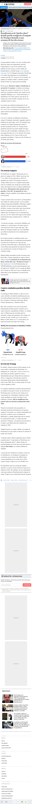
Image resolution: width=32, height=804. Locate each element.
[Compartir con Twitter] (18, 801)
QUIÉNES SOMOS (5, 745)
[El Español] (12, 4)
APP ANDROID (4, 743)
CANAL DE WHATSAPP (6, 747)
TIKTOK (3, 778)
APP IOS (3, 741)
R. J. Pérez (3, 55)
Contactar (3, 753)
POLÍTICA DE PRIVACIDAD (6, 789)
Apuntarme (27, 585)
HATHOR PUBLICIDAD (6, 756)
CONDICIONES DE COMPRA (7, 791)
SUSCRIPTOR (4, 763)
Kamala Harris (14, 480)
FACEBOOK (3, 773)
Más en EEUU (6, 691)
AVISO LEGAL (4, 786)
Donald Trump (6, 480)
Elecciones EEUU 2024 (22, 480)
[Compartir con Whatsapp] (22, 801)
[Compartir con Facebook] (15, 801)
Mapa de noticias (16, 1)
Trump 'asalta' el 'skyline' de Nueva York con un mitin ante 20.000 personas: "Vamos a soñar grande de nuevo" (17, 49)
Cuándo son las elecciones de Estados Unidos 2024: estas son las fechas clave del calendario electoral (20, 281)
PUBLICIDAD (4, 760)
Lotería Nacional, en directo (26, 1)
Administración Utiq (6, 798)
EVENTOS (3, 758)
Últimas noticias (9, 1)
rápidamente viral (8, 264)
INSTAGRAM (4, 776)
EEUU (4, 31)
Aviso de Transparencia (7, 796)
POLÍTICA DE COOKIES (6, 793)
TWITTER (3, 771)
